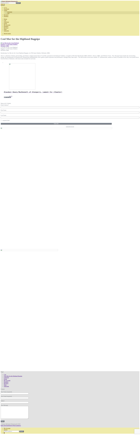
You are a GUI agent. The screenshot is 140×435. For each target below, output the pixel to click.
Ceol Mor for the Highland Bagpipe (13, 376)
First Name (3, 110)
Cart (8, 13)
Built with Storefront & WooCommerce (11, 425)
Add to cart (7, 97)
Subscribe (6, 30)
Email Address (5, 105)
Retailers (6, 16)
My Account (7, 25)
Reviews (6, 15)
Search (18, 3)
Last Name (3, 115)
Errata (5, 23)
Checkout (9, 12)
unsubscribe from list (70, 126)
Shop (5, 29)
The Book (6, 9)
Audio (5, 10)
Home (5, 7)
